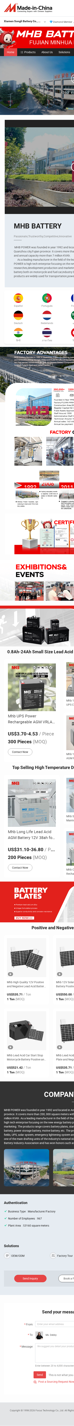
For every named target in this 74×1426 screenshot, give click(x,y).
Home (10, 52)
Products (30, 52)
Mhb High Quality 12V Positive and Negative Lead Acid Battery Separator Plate (26, 984)
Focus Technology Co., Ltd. (50, 1410)
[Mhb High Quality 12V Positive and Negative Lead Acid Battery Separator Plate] (26, 957)
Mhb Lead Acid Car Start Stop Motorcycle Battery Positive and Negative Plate (26, 1057)
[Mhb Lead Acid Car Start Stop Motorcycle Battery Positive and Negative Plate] (26, 1030)
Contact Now (20, 752)
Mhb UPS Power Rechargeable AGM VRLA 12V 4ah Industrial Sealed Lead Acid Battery (30, 719)
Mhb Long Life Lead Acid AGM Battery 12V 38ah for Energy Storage (31, 835)
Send (40, 1375)
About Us (47, 52)
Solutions (64, 52)
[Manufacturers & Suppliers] (29, 7)
